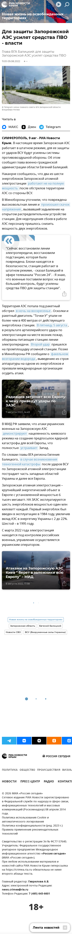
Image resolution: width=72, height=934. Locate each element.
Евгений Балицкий (50, 626)
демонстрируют (15, 433)
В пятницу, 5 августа (52, 325)
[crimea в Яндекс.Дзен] (39, 740)
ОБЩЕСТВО (27, 770)
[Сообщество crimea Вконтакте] (24, 740)
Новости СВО (13, 632)
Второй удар (40, 344)
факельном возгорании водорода (35, 356)
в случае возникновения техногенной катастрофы (30, 462)
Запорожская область (22, 626)
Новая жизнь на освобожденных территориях (35, 619)
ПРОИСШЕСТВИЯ (48, 770)
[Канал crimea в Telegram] (9, 740)
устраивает (29, 448)
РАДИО (49, 782)
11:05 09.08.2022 (11, 61)
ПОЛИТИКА (10, 770)
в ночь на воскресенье (33, 311)
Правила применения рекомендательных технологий (30, 832)
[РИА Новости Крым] (15, 4)
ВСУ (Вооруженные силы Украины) (45, 632)
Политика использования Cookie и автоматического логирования (25, 820)
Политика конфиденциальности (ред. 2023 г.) (32, 826)
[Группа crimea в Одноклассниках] (54, 740)
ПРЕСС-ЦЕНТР (30, 782)
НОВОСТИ (9, 782)
